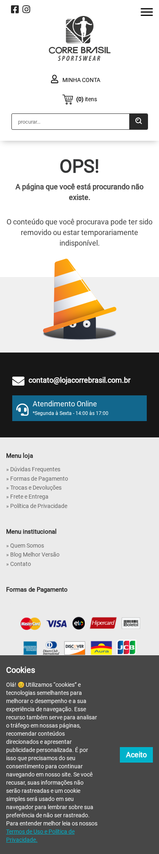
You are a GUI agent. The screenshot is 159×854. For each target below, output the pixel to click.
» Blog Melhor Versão (33, 554)
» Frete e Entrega (27, 496)
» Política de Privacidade (36, 506)
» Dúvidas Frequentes (33, 469)
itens (86, 99)
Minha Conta (80, 80)
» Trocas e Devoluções (34, 487)
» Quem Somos (25, 545)
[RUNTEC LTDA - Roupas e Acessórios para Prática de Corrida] (79, 38)
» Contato (18, 564)
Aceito (136, 754)
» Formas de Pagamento (37, 478)
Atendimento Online (70, 408)
